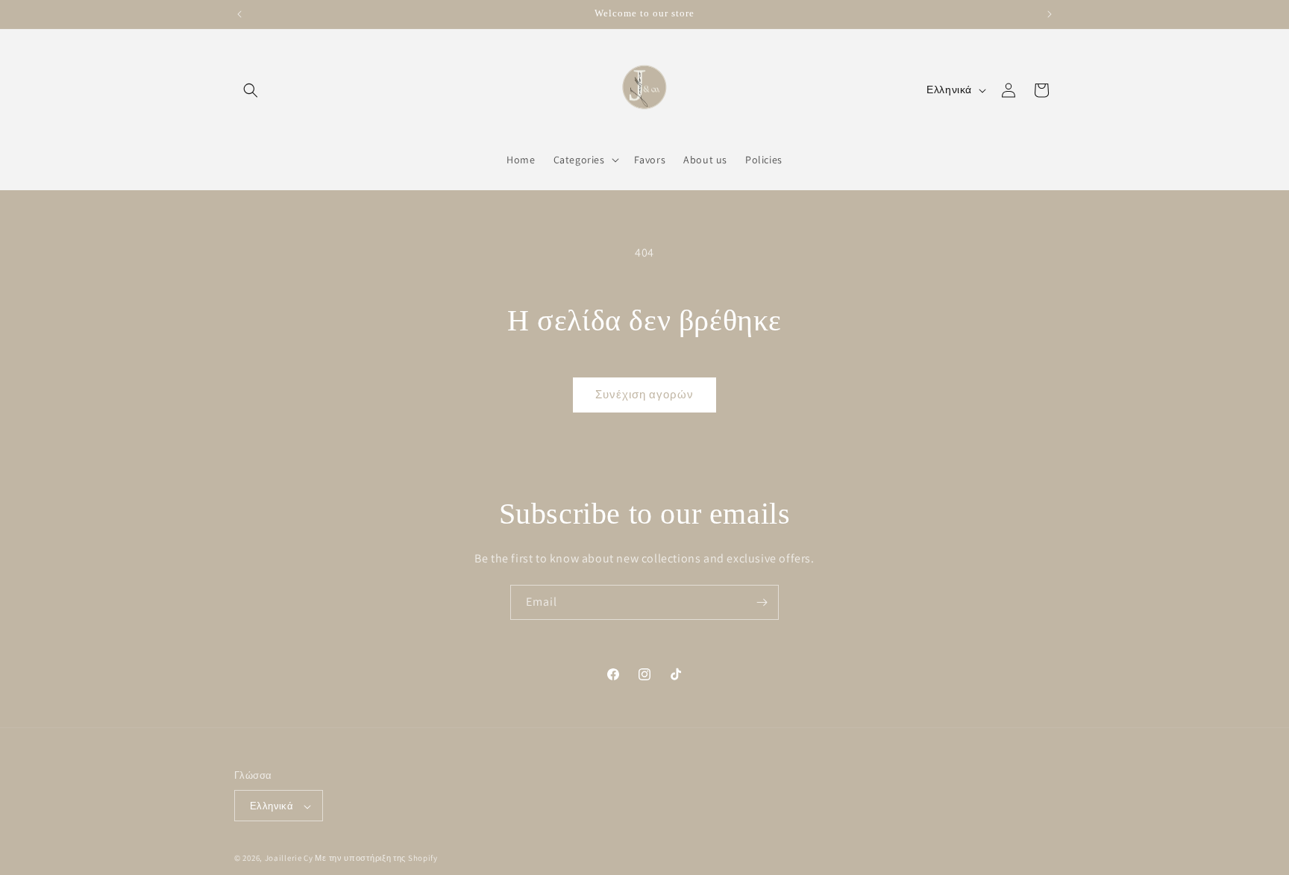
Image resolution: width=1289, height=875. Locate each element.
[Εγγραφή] (761, 602)
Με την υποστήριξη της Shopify (376, 858)
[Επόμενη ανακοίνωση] (1049, 14)
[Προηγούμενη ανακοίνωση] (239, 14)
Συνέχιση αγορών (644, 394)
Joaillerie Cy (289, 858)
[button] (250, 90)
